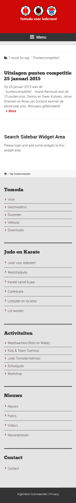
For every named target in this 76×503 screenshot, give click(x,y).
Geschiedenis (17, 207)
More (12, 111)
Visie (11, 199)
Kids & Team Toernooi (23, 350)
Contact (13, 468)
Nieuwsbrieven (18, 435)
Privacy (54, 494)
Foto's (12, 416)
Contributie (15, 291)
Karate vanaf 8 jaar (21, 282)
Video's (13, 425)
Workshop (15, 373)
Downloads (16, 230)
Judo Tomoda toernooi (24, 358)
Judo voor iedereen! (22, 263)
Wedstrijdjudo (17, 272)
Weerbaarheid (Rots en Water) (29, 343)
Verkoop (13, 222)
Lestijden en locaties (22, 301)
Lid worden (16, 311)
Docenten (14, 214)
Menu (40, 37)
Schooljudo (16, 366)
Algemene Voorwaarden (32, 494)
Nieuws (13, 406)
